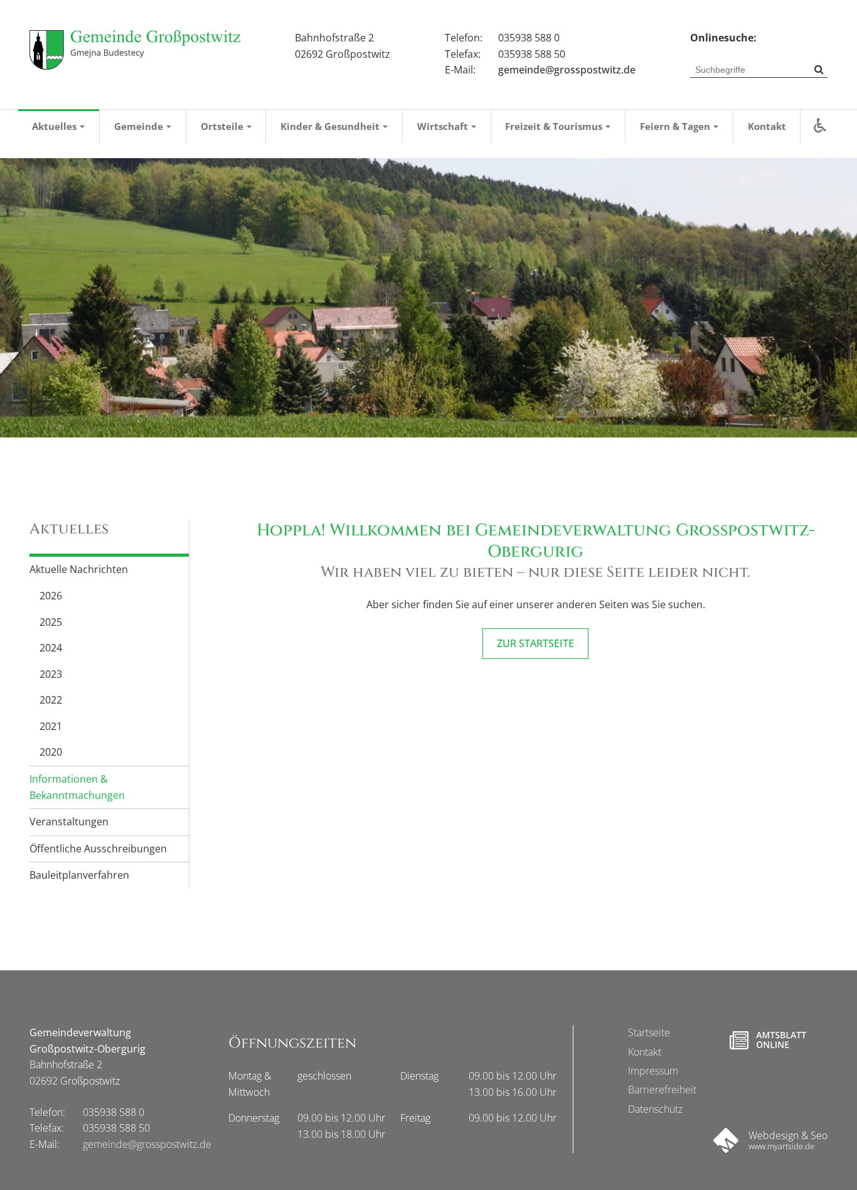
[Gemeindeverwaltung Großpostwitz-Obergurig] (134, 50)
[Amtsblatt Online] (768, 1040)
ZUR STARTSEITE (535, 643)
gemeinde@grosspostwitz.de (567, 70)
